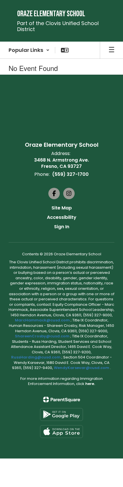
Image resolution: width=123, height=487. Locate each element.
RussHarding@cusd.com (36, 357)
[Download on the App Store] (61, 431)
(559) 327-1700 (70, 174)
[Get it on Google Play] (61, 414)
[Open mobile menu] (111, 50)
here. (90, 383)
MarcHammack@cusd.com (42, 320)
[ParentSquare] (62, 399)
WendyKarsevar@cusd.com (82, 367)
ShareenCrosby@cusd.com (42, 336)
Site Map (61, 208)
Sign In (61, 226)
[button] (29, 50)
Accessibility (61, 217)
